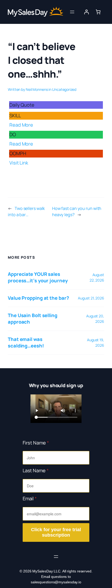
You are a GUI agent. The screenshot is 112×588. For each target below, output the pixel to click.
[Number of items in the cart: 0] (98, 12)
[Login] (86, 12)
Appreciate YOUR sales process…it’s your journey (38, 277)
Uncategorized (64, 89)
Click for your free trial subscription (56, 532)
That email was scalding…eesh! (26, 342)
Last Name (36, 470)
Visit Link (18, 163)
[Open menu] (72, 12)
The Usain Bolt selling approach (32, 318)
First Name (36, 443)
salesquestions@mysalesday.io (56, 582)
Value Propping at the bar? (38, 298)
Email (30, 498)
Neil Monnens (37, 89)
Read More (21, 125)
